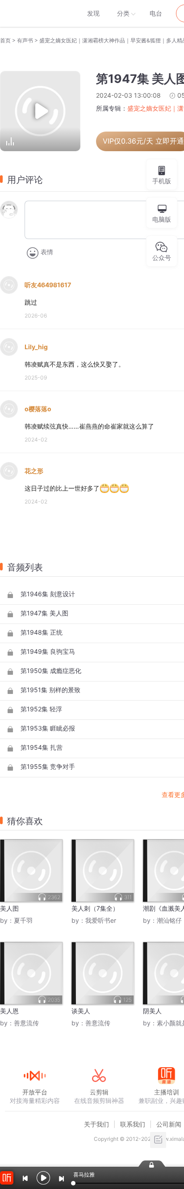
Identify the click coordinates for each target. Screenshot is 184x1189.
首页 (5, 40)
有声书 (25, 40)
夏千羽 (23, 920)
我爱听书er (100, 920)
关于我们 (96, 1124)
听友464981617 (48, 285)
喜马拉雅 (34, 13)
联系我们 (132, 1124)
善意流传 (26, 1023)
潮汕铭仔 (169, 920)
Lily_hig (36, 347)
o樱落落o (38, 409)
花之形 (34, 471)
